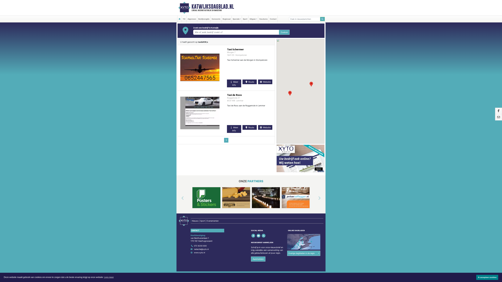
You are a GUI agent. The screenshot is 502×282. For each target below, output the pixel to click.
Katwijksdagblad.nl (213, 6)
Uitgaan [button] (253, 19)
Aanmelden (258, 259)
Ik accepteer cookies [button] (487, 277)
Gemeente (216, 19)
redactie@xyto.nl (201, 249)
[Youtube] (258, 235)
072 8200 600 (200, 246)
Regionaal (226, 19)
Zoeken (284, 32)
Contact (273, 19)
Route (251, 82)
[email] (498, 117)
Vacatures (263, 19)
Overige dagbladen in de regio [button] (301, 253)
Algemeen (192, 19)
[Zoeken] (322, 19)
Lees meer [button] (109, 277)
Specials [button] (236, 19)
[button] (290, 93)
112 (184, 19)
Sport (245, 19)
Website (266, 82)
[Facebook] (253, 235)
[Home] (179, 19)
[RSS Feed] (263, 235)
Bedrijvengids (203, 19)
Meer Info (235, 83)
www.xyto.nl (199, 252)
